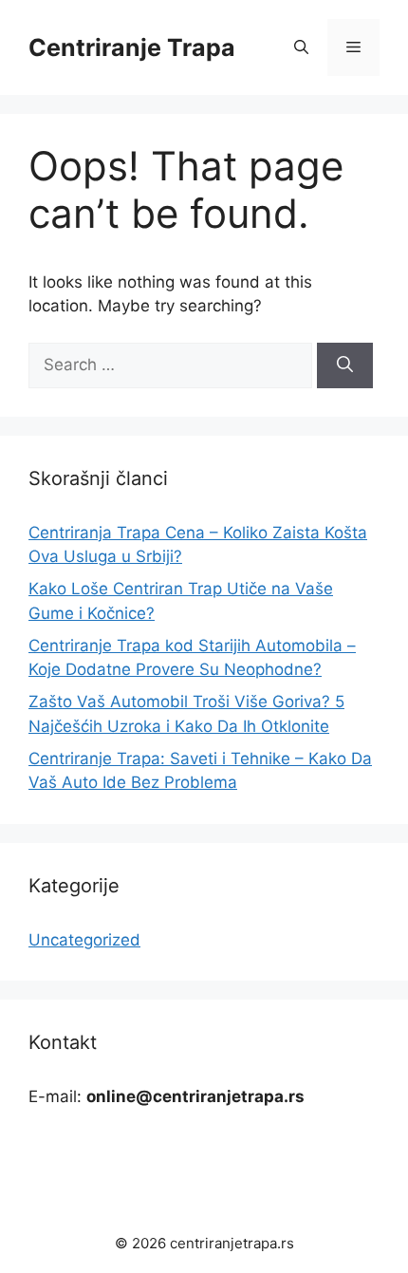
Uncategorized (84, 939)
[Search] (345, 365)
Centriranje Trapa (131, 47)
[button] (301, 47)
